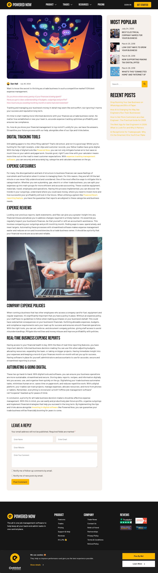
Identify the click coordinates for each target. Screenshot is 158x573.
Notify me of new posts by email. (28, 475)
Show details (35, 565)
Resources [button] (83, 4)
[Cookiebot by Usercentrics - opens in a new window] (15, 568)
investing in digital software (45, 407)
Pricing (101, 4)
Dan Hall (14, 83)
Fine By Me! (139, 556)
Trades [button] (66, 4)
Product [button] (50, 4)
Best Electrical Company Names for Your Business (132, 35)
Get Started (142, 5)
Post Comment (20, 482)
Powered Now (43, 150)
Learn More (137, 564)
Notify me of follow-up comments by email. (32, 470)
